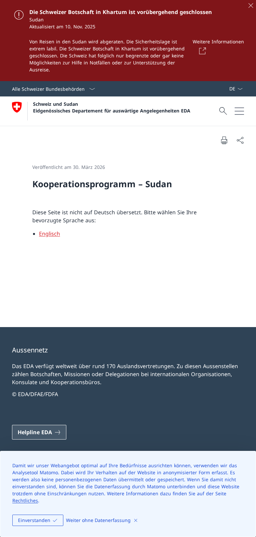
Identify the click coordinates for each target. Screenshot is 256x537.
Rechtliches (25, 500)
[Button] (201, 50)
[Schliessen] (250, 5)
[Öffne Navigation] (239, 111)
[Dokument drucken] (224, 140)
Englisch (49, 233)
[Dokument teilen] (240, 140)
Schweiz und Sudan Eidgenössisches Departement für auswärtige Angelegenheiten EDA (111, 107)
